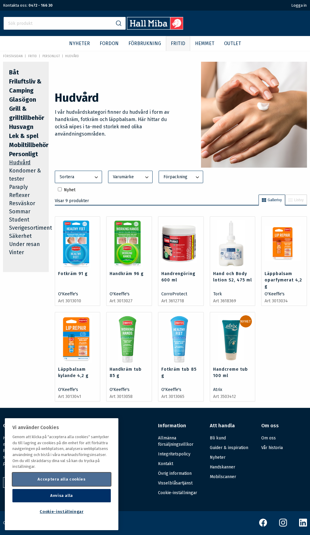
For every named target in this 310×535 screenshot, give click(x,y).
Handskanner (222, 467)
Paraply (18, 187)
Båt (14, 72)
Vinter (16, 252)
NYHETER (79, 43)
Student (19, 219)
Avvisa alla (61, 495)
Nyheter (218, 457)
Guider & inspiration (229, 447)
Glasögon (22, 99)
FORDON (109, 43)
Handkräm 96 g (126, 273)
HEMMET (204, 43)
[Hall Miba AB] (155, 28)
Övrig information (175, 473)
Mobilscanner (223, 476)
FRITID (178, 43)
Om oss (268, 438)
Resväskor (22, 203)
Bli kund (218, 438)
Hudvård (72, 56)
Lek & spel (23, 135)
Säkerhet (20, 236)
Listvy (299, 200)
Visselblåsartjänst (175, 483)
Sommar (19, 211)
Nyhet (69, 189)
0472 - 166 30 (40, 5)
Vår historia (272, 447)
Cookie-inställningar (177, 493)
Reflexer (19, 195)
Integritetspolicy (174, 454)
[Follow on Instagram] (283, 525)
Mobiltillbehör (28, 145)
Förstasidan (13, 56)
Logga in (299, 5)
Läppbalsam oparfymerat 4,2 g (283, 280)
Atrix (217, 389)
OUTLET (232, 43)
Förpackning (175, 176)
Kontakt (165, 463)
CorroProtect (174, 294)
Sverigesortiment (30, 228)
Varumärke (123, 176)
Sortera (67, 176)
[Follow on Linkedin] (303, 525)
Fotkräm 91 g (72, 273)
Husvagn (21, 126)
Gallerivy (275, 200)
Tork (217, 294)
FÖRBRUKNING (144, 43)
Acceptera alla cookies (61, 479)
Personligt (51, 56)
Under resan (24, 244)
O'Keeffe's (68, 294)
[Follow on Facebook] (263, 525)
